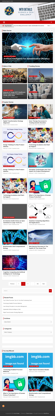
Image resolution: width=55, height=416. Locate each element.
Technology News (34, 191)
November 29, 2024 (8, 60)
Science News (33, 166)
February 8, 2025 (32, 148)
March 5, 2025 (6, 124)
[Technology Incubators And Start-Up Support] (14, 185)
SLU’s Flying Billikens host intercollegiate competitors (37, 79)
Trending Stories (34, 66)
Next (44, 283)
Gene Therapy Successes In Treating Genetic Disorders (38, 122)
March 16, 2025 (6, 373)
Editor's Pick (7, 66)
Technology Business (9, 117)
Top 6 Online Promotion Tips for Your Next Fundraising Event (13, 79)
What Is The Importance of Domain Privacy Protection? (40, 196)
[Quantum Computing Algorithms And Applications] (40, 211)
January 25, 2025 (7, 250)
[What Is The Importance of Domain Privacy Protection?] (40, 185)
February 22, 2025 (33, 371)
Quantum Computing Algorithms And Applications (39, 221)
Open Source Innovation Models (39, 369)
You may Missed (8, 351)
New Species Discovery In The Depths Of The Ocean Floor (38, 247)
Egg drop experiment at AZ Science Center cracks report (40, 94)
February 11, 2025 (33, 173)
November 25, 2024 (33, 81)
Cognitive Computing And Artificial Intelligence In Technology (14, 273)
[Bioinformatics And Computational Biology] (14, 237)
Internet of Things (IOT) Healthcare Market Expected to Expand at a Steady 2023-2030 (14, 93)
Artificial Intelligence (9, 53)
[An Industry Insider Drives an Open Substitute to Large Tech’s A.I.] (14, 211)
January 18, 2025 (7, 275)
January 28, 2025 (33, 224)
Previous (12, 283)
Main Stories (7, 30)
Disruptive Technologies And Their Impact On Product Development (40, 170)
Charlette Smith (16, 60)
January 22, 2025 (33, 250)
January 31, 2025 (7, 224)
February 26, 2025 (33, 124)
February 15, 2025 (7, 148)
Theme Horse (29, 413)
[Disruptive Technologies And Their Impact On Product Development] (40, 160)
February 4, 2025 (33, 198)
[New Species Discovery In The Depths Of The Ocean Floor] (40, 237)
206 (38, 283)
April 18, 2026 (6, 81)
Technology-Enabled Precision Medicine (12, 303)
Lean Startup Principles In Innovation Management (15, 306)
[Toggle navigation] (4, 22)
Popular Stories (8, 102)
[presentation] (50, 31)
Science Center (33, 76)
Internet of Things (8, 76)
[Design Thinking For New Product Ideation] (14, 160)
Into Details (16, 413)
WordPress (46, 413)
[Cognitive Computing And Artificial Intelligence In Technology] (14, 262)
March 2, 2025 (6, 97)
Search (50, 290)
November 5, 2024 (33, 97)
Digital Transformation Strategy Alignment (13, 312)
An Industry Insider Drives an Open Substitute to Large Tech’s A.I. (14, 221)
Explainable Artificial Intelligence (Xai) (11, 309)
